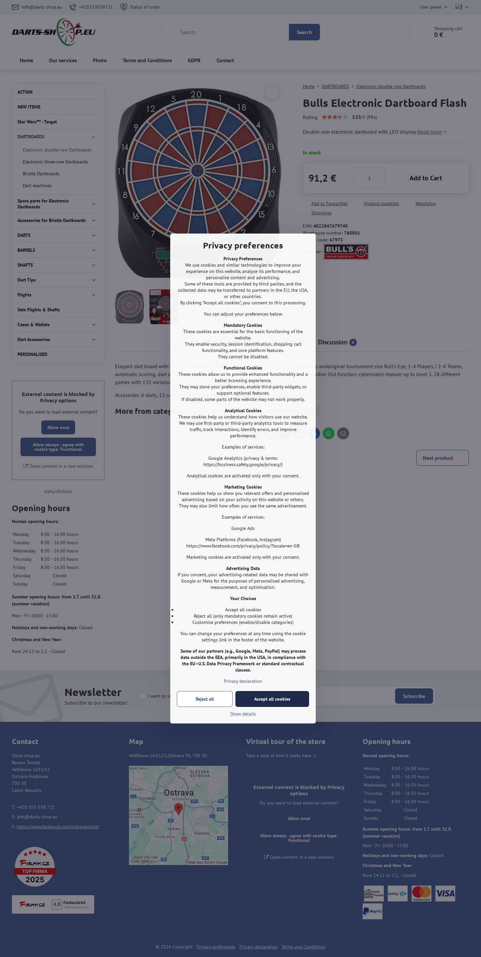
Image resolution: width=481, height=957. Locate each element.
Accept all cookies (272, 699)
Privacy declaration (243, 681)
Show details (243, 714)
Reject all (205, 699)
